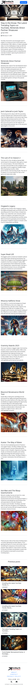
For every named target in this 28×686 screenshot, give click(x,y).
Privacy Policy (14, 676)
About (14, 672)
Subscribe (23, 2)
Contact (14, 674)
